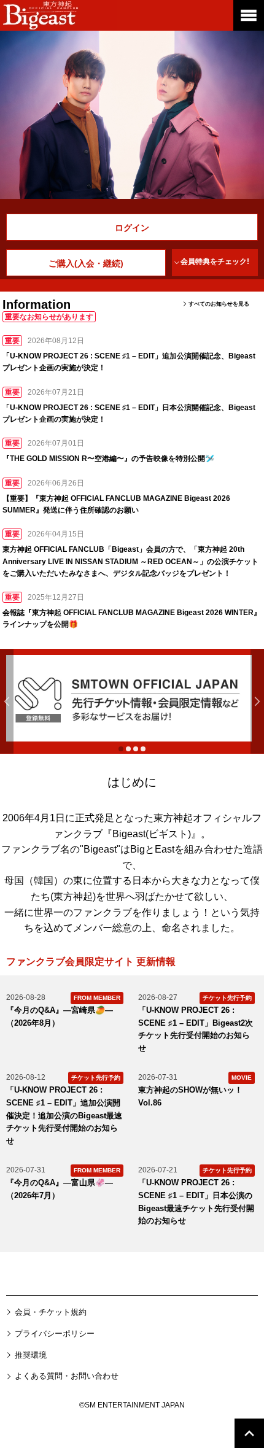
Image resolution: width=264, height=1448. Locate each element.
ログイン (132, 228)
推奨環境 (31, 1355)
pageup (249, 1401)
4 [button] (143, 748)
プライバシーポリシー (55, 1333)
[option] (132, 698)
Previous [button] (7, 701)
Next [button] (257, 701)
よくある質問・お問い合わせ (66, 1375)
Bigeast (58, 15)
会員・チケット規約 (51, 1312)
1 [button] (120, 748)
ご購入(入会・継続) (86, 263)
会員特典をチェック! (215, 261)
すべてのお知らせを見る (218, 304)
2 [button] (128, 748)
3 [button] (135, 748)
